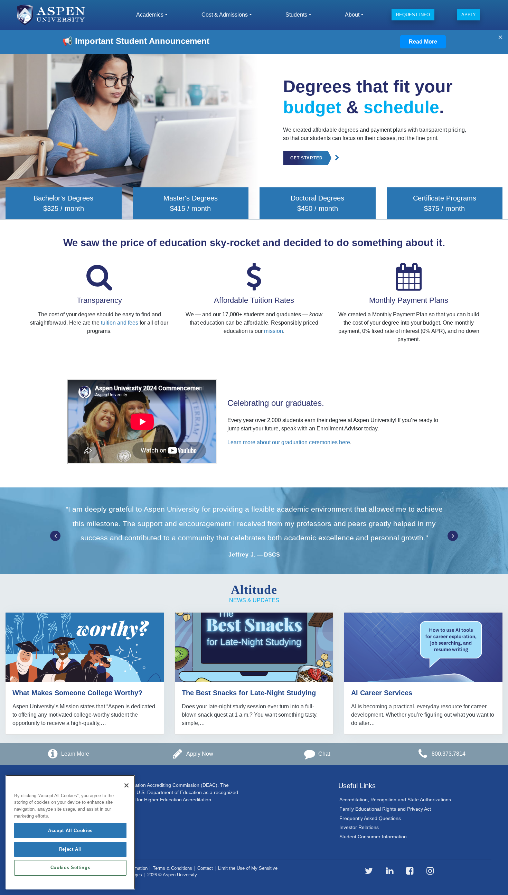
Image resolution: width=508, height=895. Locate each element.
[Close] (126, 785)
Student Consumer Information (373, 836)
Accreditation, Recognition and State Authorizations (395, 799)
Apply (468, 14)
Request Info (413, 14)
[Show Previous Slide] (55, 536)
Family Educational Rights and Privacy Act (385, 809)
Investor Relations (359, 827)
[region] (70, 832)
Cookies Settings (70, 867)
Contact (205, 868)
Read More (423, 42)
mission (273, 331)
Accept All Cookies (70, 830)
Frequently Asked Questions (370, 818)
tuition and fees (119, 323)
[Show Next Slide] (453, 536)
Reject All (70, 849)
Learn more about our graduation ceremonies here (288, 442)
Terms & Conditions (172, 868)
